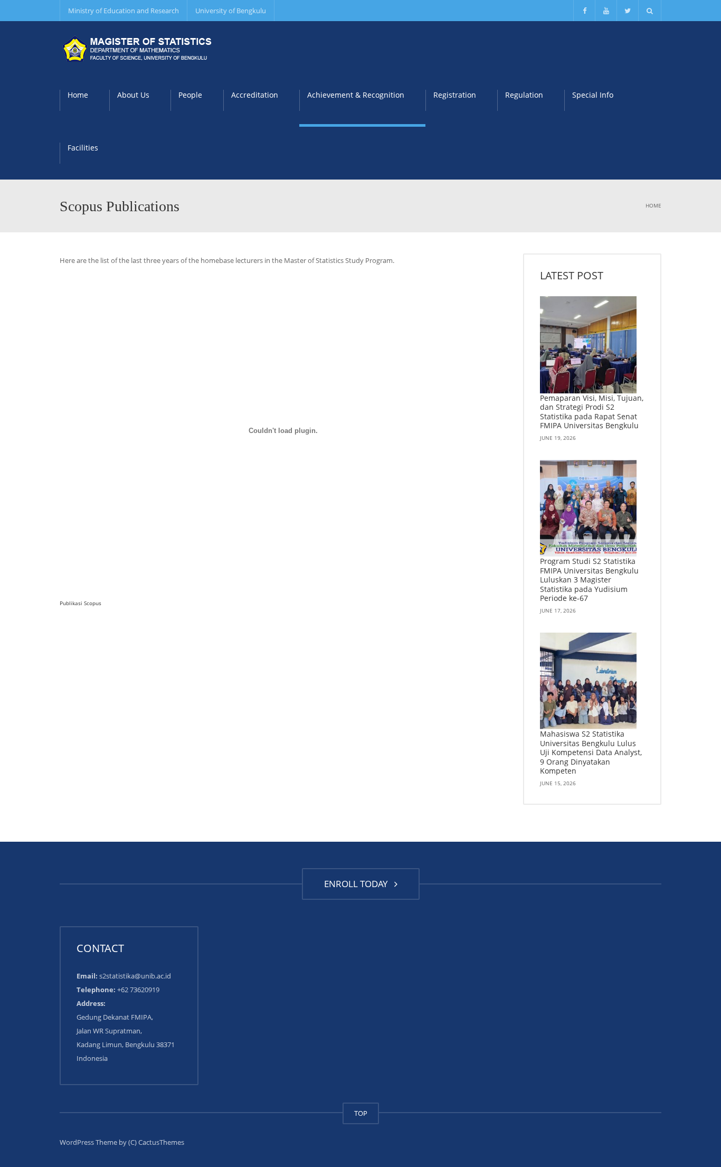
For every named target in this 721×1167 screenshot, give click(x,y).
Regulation (524, 95)
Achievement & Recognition (355, 95)
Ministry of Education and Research (123, 10)
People (190, 95)
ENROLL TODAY (358, 884)
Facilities (83, 148)
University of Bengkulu (230, 10)
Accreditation (254, 95)
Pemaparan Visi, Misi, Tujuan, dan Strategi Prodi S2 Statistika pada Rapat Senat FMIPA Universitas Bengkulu (591, 412)
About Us (133, 95)
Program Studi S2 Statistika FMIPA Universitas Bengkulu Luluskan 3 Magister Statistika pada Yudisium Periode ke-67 (589, 579)
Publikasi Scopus (80, 603)
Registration (454, 95)
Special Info (592, 95)
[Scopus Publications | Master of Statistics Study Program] (139, 47)
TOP (360, 1113)
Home (78, 95)
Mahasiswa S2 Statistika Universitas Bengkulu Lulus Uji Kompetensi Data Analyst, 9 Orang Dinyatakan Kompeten (591, 752)
